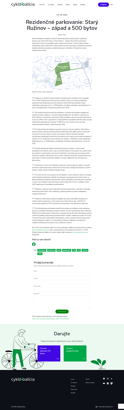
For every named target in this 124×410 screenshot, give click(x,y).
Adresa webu (37, 286)
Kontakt (82, 5)
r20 (79, 250)
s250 (40, 254)
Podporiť (103, 5)
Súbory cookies (90, 383)
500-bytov (41, 250)
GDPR (87, 379)
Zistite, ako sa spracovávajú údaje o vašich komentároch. (50, 319)
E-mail (36, 278)
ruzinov (84, 250)
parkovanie (66, 250)
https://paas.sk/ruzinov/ (80, 232)
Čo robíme (74, 383)
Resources (74, 389)
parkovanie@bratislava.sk (40, 230)
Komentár (37, 293)
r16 (74, 250)
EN (112, 5)
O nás (72, 379)
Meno (36, 271)
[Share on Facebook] (34, 242)
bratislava (51, 250)
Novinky (60, 5)
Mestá (68, 5)
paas (58, 250)
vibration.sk (109, 407)
